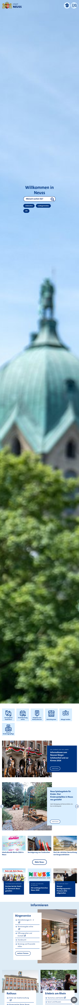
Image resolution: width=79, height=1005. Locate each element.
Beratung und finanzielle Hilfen (26, 945)
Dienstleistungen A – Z (26, 920)
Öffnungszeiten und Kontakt (25, 934)
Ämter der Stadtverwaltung (19, 998)
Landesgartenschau (43, 206)
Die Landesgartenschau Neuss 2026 (39, 889)
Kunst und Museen (54, 1002)
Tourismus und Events (55, 998)
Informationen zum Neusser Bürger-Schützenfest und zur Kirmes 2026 (59, 756)
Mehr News (39, 862)
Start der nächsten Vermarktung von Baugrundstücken (65, 853)
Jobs (26, 211)
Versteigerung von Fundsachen (39, 852)
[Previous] (2, 806)
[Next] (77, 806)
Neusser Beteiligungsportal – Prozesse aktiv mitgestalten (64, 889)
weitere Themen (22, 953)
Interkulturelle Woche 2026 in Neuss (13, 853)
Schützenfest (29, 206)
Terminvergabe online (25, 926)
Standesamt (22, 940)
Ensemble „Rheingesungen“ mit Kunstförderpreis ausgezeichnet (59, 795)
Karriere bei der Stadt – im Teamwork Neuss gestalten (13, 888)
